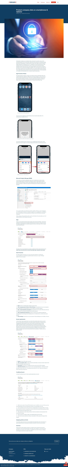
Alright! (65, 465)
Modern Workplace (29, 453)
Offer (38, 2)
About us (48, 2)
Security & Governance (30, 455)
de (57, 2)
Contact (53, 2)
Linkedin (46, 451)
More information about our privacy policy (7, 465)
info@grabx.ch (11, 455)
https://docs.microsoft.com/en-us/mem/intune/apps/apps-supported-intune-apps (30, 250)
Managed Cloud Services (30, 451)
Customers (43, 2)
